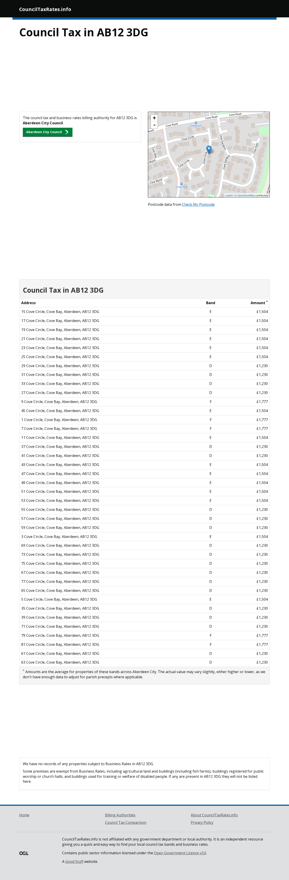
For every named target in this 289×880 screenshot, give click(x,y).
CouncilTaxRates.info (45, 9)
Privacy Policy (202, 822)
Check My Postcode (198, 204)
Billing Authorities (120, 815)
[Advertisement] (144, 77)
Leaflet (229, 195)
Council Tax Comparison (125, 822)
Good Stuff (74, 861)
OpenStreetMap (246, 195)
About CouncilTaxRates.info (214, 815)
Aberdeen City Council (44, 132)
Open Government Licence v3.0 (180, 852)
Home (24, 815)
